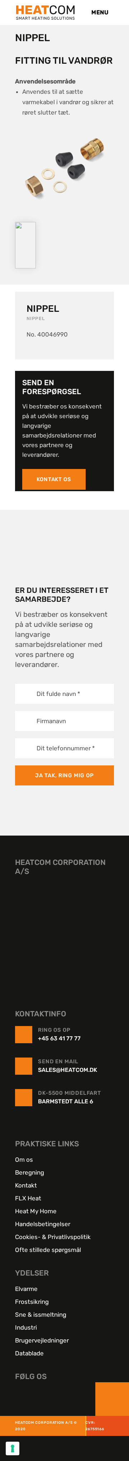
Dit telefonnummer (66, 748)
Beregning (29, 1172)
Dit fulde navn (58, 693)
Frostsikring (32, 1301)
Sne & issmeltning (40, 1314)
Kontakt (26, 1185)
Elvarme (26, 1288)
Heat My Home (36, 1211)
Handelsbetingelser (42, 1224)
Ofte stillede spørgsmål (48, 1249)
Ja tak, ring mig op (64, 775)
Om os (24, 1159)
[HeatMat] (64, 931)
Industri (26, 1327)
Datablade (29, 1353)
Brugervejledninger (42, 1340)
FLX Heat (28, 1198)
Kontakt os (54, 479)
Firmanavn (51, 721)
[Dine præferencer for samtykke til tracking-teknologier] (12, 1448)
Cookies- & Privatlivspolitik (53, 1236)
